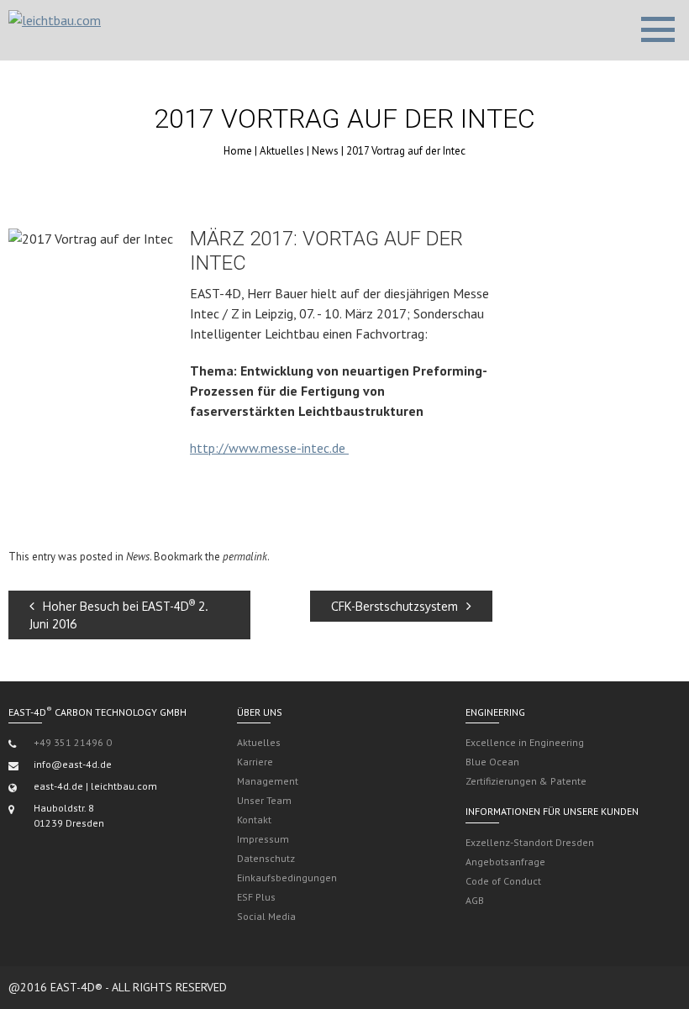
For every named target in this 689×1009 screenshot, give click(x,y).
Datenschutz (266, 858)
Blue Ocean (492, 761)
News (325, 151)
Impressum (263, 839)
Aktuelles (282, 151)
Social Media (266, 916)
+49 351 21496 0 (73, 742)
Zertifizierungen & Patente (525, 781)
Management (267, 781)
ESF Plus (256, 897)
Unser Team (264, 800)
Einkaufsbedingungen (287, 877)
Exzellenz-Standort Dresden (529, 842)
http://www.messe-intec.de (269, 447)
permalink (245, 556)
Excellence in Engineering (524, 742)
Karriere (255, 761)
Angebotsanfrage (505, 861)
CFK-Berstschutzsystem (394, 606)
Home (238, 151)
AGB (474, 900)
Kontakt (254, 819)
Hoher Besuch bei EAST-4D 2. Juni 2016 (118, 614)
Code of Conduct (503, 881)
